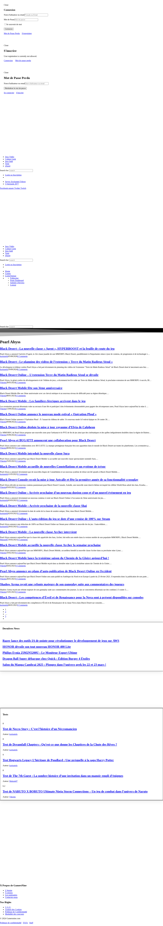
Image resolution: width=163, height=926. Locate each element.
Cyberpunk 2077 (12, 184)
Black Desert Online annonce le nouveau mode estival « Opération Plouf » (48, 414)
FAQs (25, 923)
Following (14, 278)
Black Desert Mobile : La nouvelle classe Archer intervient (38, 532)
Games (8, 273)
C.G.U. (8, 907)
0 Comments (22, 356)
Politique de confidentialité (10, 923)
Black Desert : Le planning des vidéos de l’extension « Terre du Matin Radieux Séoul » (56, 361)
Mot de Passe (9, 19)
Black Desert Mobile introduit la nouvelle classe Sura (35, 453)
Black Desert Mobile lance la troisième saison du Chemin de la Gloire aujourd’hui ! (54, 558)
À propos (9, 893)
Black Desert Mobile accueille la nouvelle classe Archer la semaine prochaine (50, 545)
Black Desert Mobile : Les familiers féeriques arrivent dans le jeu (42, 401)
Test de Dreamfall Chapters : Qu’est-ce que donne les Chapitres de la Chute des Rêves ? (60, 744)
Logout (13, 285)
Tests (7, 164)
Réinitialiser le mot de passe (15, 88)
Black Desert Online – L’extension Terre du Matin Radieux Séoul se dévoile (49, 374)
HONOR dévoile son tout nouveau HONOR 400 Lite (37, 646)
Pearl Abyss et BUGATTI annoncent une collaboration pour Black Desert (48, 440)
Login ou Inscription (13, 175)
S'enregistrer (27, 33)
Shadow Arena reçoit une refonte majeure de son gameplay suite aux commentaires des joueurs (62, 584)
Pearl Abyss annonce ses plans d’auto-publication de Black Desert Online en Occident (56, 571)
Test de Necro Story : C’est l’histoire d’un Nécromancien (40, 729)
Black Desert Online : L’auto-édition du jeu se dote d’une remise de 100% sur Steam (55, 518)
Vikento (3, 382)
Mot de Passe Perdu (12, 33)
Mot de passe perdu (23, 60)
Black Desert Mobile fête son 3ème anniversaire (31, 388)
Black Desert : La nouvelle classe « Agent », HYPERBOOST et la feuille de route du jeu (57, 348)
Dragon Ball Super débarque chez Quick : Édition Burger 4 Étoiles (46, 658)
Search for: (4, 170)
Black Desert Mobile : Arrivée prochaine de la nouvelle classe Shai (43, 505)
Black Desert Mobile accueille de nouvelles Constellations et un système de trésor (53, 466)
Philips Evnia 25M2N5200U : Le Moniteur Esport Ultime (40, 652)
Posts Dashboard (17, 280)
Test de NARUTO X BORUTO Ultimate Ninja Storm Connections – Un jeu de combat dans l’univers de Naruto (75, 791)
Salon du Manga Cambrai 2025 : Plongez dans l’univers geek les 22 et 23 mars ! (54, 664)
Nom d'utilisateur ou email (14, 83)
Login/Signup (10, 276)
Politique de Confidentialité (16, 912)
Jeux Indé (9, 161)
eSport (7, 166)
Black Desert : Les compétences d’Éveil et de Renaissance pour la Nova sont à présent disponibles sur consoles (71, 597)
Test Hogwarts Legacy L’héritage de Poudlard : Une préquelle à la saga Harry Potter (58, 760)
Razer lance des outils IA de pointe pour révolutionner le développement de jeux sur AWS (61, 640)
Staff (31, 923)
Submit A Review (17, 283)
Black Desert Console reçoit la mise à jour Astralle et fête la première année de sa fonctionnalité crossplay (69, 479)
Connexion (9, 29)
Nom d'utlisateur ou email (14, 15)
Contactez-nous (11, 897)
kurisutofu (4, 356)
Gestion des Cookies (13, 909)
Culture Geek (10, 159)
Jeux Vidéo (9, 157)
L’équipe (8, 890)
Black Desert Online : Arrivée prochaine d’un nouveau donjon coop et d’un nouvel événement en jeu (65, 492)
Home (7, 271)
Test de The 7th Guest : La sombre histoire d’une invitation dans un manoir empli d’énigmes (63, 775)
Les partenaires (11, 895)
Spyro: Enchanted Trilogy (15, 182)
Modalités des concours (14, 914)
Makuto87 (4, 540)
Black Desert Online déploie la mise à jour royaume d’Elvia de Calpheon (47, 427)
